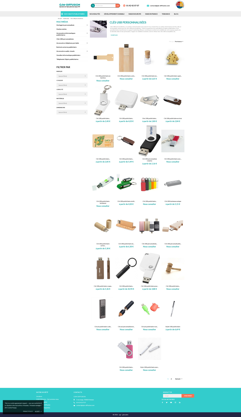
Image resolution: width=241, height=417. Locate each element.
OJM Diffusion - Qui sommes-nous (47, 399)
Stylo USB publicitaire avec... (149, 367)
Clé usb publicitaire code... (103, 326)
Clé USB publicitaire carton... (102, 244)
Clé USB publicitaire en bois (173, 118)
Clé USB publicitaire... (103, 118)
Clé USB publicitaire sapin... (173, 76)
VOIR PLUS (114, 35)
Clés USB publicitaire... (149, 118)
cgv (120, 414)
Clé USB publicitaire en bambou (103, 77)
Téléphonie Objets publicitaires (67, 59)
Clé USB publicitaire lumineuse (102, 202)
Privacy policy (28, 411)
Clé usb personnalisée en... (126, 326)
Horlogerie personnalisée (65, 25)
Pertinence (178, 41)
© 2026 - (116, 414)
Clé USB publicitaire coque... (103, 286)
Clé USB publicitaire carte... (126, 76)
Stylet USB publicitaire (172, 326)
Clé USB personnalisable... (173, 244)
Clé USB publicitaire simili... (126, 201)
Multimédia (62, 22)
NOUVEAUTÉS (95, 14)
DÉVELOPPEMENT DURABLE (114, 14)
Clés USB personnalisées (65, 39)
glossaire (125, 414)
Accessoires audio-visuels (65, 51)
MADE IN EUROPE (135, 14)
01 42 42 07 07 (132, 5)
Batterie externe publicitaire (66, 47)
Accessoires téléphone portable (67, 43)
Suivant (179, 379)
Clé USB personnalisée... (149, 244)
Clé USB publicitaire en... (149, 76)
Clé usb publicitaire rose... (149, 326)
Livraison (39, 396)
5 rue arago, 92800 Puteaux (85, 400)
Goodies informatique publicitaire (68, 55)
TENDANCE (166, 14)
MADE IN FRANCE (151, 14)
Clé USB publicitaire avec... (173, 159)
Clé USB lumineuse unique (173, 201)
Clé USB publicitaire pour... (149, 286)
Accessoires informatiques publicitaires (65, 34)
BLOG (176, 14)
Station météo (61, 29)
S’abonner (188, 396)
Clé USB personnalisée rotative (149, 160)
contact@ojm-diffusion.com (160, 5)
